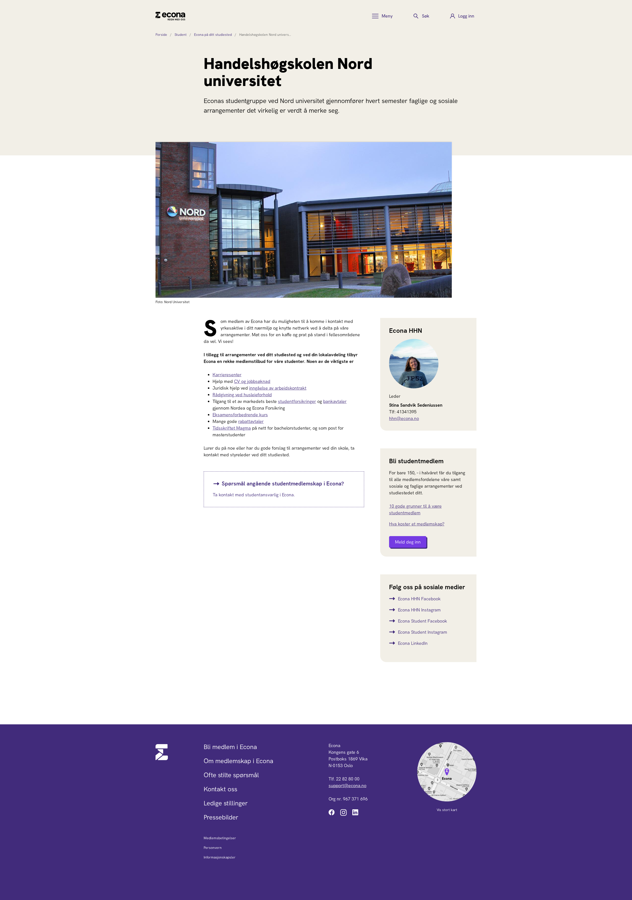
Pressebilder (221, 817)
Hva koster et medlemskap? (416, 524)
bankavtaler (335, 401)
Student (181, 34)
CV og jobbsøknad (252, 381)
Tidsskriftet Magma (232, 428)
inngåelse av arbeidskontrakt (277, 388)
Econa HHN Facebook (419, 599)
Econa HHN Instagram (419, 610)
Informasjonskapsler (220, 857)
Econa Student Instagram (422, 632)
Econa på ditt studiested (213, 34)
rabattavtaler (251, 421)
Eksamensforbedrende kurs (240, 415)
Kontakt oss (220, 789)
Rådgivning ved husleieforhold (242, 395)
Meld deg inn (408, 542)
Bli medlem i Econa (230, 747)
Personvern (213, 847)
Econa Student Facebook (422, 621)
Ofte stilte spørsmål (231, 775)
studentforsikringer (297, 401)
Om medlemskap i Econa (238, 761)
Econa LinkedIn (413, 643)
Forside (161, 34)
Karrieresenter (227, 374)
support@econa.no (347, 785)
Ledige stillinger (226, 803)
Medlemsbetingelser (220, 838)
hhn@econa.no (404, 418)
